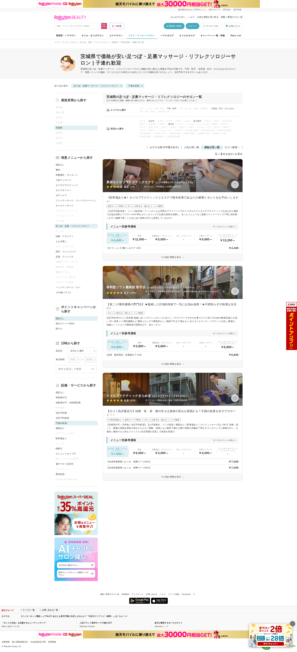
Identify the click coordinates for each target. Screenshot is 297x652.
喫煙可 (59, 448)
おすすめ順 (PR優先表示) (164, 147)
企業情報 (6, 642)
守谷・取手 (172, 108)
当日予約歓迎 (62, 418)
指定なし (60, 164)
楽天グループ (214, 10)
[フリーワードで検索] (104, 26)
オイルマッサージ (64, 205)
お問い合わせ (151, 594)
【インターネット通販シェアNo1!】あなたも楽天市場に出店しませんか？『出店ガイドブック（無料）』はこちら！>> (73, 616)
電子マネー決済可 (64, 464)
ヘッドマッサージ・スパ (68, 287)
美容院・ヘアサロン (66, 35)
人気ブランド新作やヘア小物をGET (96, 623)
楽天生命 (226, 10)
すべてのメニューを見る (223, 227)
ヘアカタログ (167, 35)
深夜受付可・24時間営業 (68, 402)
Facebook (186, 594)
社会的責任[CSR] (38, 642)
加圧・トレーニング (66, 251)
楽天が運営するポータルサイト (169, 623)
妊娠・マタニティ (64, 236)
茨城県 (114, 42)
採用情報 (52, 642)
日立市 (151, 121)
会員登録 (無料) (174, 26)
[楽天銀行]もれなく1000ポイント (192, 10)
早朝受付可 (61, 397)
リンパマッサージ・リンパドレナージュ (76, 200)
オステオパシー (63, 190)
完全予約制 (61, 413)
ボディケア (61, 195)
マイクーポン (212, 26)
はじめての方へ (178, 17)
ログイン (192, 26)
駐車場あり (61, 438)
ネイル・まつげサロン (93, 35)
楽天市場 (237, 10)
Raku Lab (235, 35)
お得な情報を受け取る (208, 17)
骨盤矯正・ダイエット (67, 175)
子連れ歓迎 (125, 42)
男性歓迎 (60, 474)
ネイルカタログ (187, 35)
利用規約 (125, 594)
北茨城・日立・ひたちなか (222, 108)
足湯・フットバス (64, 256)
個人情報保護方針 (20, 642)
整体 (58, 170)
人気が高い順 (191, 147)
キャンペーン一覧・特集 (212, 35)
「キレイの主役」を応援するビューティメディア (24, 623)
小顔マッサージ (63, 180)
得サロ (59, 328)
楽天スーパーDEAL (65, 323)
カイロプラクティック (67, 185)
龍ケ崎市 (197, 121)
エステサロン (116, 35)
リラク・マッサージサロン (141, 35)
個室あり (60, 428)
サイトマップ (137, 594)
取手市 (171, 124)
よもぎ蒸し (61, 241)
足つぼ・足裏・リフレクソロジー (94, 42)
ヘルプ (191, 17)
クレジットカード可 (66, 453)
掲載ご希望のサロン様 (232, 17)
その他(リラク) (63, 292)
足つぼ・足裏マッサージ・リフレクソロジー (111, 69)
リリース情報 (173, 594)
